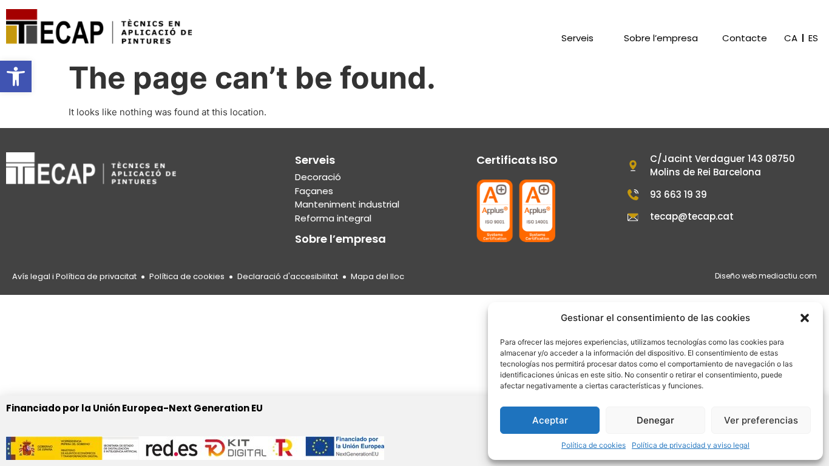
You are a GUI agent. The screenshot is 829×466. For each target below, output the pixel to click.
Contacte (744, 38)
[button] (16, 76)
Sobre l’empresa (661, 38)
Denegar (655, 420)
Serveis (577, 38)
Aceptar (550, 420)
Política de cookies (593, 445)
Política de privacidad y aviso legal (690, 445)
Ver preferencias (761, 420)
